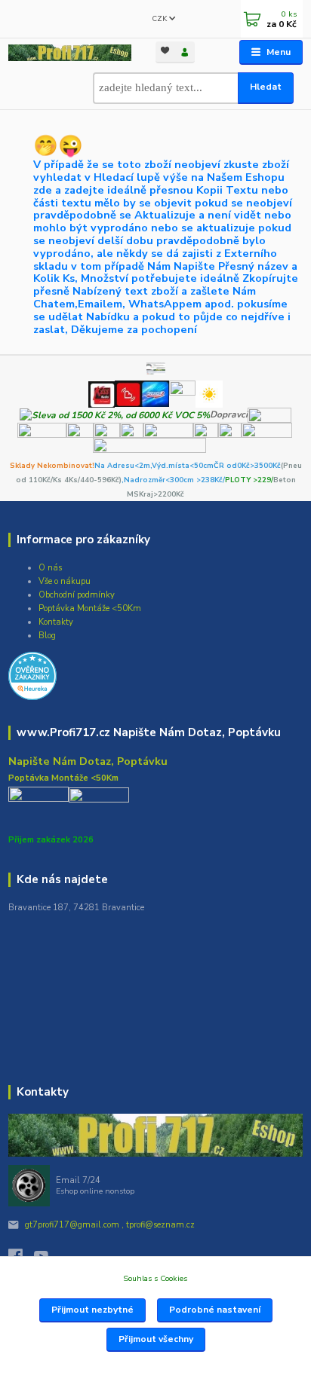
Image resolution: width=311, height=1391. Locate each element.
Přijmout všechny (156, 1339)
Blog (47, 635)
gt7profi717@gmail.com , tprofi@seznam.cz (110, 1224)
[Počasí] (209, 393)
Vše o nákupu (64, 581)
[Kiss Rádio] (101, 393)
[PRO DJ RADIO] (182, 393)
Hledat (266, 87)
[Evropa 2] (154, 393)
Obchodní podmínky (76, 595)
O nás (50, 567)
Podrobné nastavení (214, 1310)
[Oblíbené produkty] (165, 50)
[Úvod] (69, 52)
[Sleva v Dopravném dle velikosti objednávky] (115, 414)
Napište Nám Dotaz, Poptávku (88, 761)
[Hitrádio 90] (127, 393)
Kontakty (55, 622)
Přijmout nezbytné (92, 1310)
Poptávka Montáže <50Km (89, 608)
